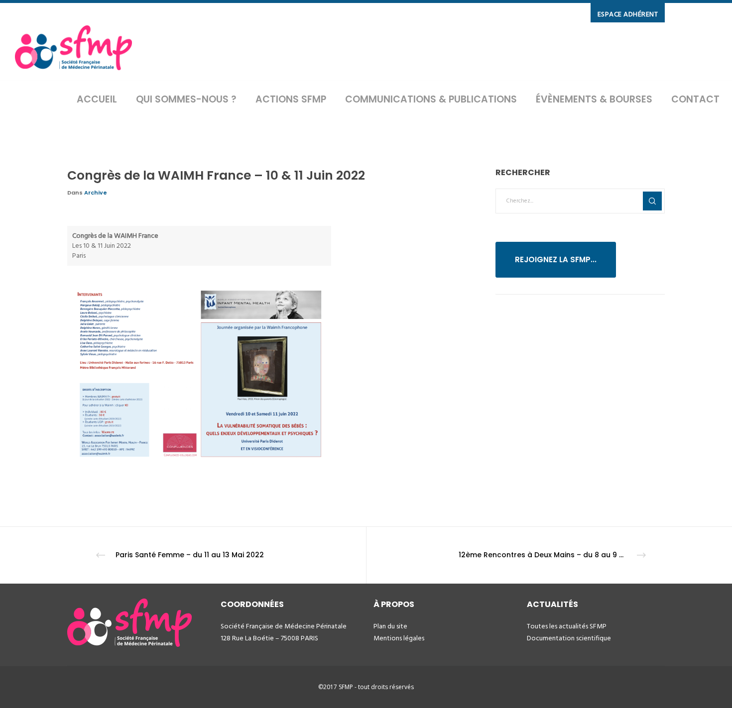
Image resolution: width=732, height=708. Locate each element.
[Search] (652, 201)
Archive (95, 193)
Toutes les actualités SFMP (567, 626)
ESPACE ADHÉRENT (628, 14)
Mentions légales (398, 638)
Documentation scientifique (569, 638)
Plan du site (390, 626)
